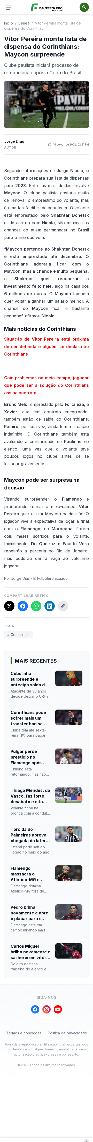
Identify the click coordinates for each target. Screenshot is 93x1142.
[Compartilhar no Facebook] (23, 606)
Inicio (8, 23)
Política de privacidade (67, 1033)
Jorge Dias (14, 141)
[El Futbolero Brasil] (46, 7)
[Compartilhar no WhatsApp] (36, 606)
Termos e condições (24, 1033)
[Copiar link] (63, 606)
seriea (23, 23)
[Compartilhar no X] (9, 606)
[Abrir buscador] (84, 7)
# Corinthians (18, 634)
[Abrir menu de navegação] (8, 7)
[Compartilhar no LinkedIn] (49, 606)
